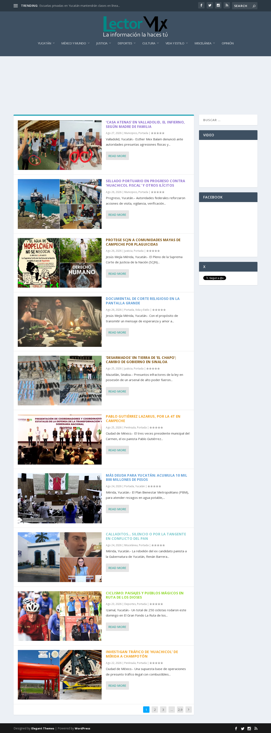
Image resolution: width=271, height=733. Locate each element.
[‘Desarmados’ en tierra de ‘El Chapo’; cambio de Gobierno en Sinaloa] (60, 381)
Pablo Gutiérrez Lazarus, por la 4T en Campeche (143, 418)
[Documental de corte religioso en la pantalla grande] (60, 322)
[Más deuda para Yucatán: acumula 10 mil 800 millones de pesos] (60, 498)
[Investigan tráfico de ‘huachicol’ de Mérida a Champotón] (60, 675)
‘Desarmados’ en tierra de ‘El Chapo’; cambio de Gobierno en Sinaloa (141, 359)
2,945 (180, 712)
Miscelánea (203, 43)
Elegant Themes (42, 728)
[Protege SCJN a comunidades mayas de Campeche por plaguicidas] (60, 263)
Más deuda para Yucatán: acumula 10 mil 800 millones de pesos (146, 477)
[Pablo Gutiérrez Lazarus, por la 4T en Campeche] (60, 439)
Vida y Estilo (175, 43)
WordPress (82, 728)
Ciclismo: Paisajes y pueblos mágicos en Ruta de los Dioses (145, 595)
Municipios (130, 133)
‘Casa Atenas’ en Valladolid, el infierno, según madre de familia (145, 124)
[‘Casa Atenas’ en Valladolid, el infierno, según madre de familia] (60, 145)
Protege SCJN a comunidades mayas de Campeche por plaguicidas (143, 242)
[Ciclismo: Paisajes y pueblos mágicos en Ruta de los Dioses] (60, 616)
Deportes (125, 43)
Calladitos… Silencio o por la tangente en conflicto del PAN (146, 536)
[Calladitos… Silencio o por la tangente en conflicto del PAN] (60, 557)
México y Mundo (73, 43)
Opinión (228, 43)
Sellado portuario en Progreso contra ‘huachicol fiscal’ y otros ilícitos (145, 183)
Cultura (148, 43)
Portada (143, 133)
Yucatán (44, 43)
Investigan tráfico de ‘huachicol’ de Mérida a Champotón (142, 654)
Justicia (101, 43)
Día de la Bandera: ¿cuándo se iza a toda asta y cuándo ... (78, 6)
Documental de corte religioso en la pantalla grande (143, 300)
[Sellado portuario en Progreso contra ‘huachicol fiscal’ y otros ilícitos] (60, 204)
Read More (117, 156)
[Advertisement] (135, 68)
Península (130, 427)
